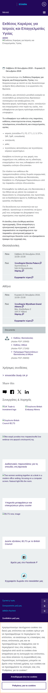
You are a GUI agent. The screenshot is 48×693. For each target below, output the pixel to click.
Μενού (5, 12)
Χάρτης (18, 271)
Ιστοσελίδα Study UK (15, 375)
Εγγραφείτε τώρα (23, 277)
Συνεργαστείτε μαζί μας (12, 606)
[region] (24, 657)
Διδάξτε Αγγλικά (9, 611)
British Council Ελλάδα (8, 4)
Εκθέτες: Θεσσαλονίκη (23, 338)
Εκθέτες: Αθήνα (20, 345)
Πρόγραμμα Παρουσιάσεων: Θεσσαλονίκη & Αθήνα (26, 353)
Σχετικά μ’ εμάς (8, 600)
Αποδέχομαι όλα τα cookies (24, 677)
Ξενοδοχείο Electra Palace (27, 263)
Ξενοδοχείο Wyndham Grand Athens (28, 305)
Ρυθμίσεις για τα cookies (24, 686)
